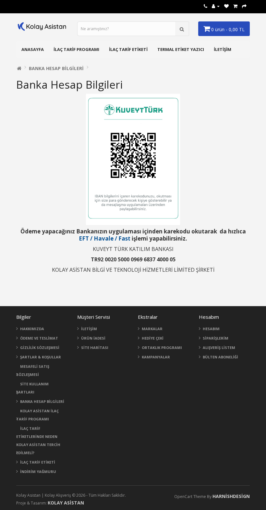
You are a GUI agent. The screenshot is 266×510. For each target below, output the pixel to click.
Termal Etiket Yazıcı (180, 49)
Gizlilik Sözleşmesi (39, 347)
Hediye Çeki (152, 338)
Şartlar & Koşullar (40, 357)
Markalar (152, 328)
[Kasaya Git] (244, 6)
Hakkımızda (32, 328)
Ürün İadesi (93, 338)
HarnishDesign (231, 496)
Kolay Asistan (66, 503)
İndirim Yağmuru (38, 471)
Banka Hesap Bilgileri (56, 68)
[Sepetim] (235, 6)
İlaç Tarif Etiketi (128, 49)
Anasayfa (32, 49)
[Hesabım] (216, 6)
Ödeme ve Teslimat (39, 338)
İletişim (222, 49)
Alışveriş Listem (219, 347)
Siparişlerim (215, 338)
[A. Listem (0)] (226, 6)
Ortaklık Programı (162, 347)
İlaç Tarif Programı (76, 49)
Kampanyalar (156, 357)
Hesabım (211, 328)
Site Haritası (94, 347)
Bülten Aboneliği (220, 357)
